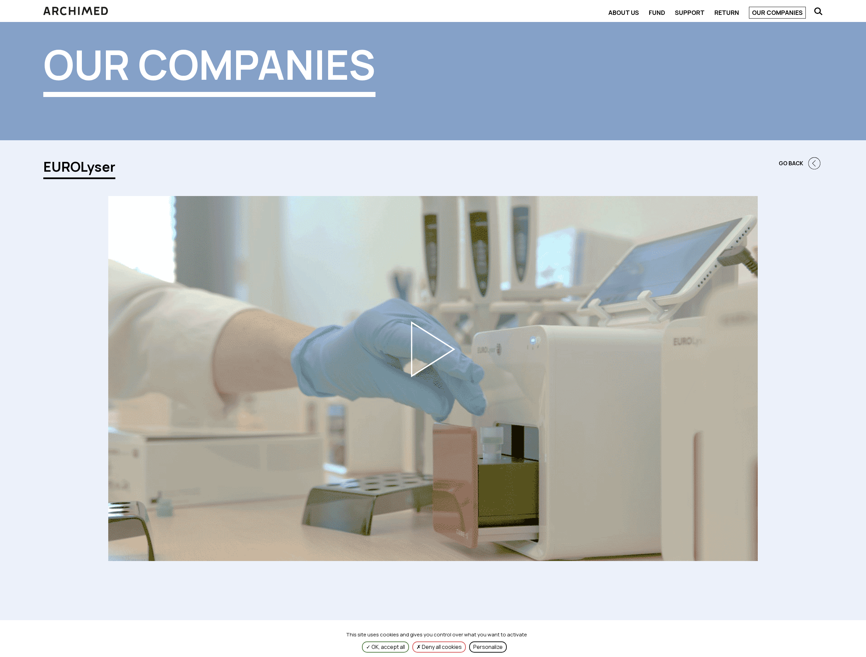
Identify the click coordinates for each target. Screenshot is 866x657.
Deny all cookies (441, 647)
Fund (657, 12)
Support (690, 12)
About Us (623, 12)
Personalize (488, 647)
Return (726, 12)
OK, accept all (387, 647)
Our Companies (777, 12)
